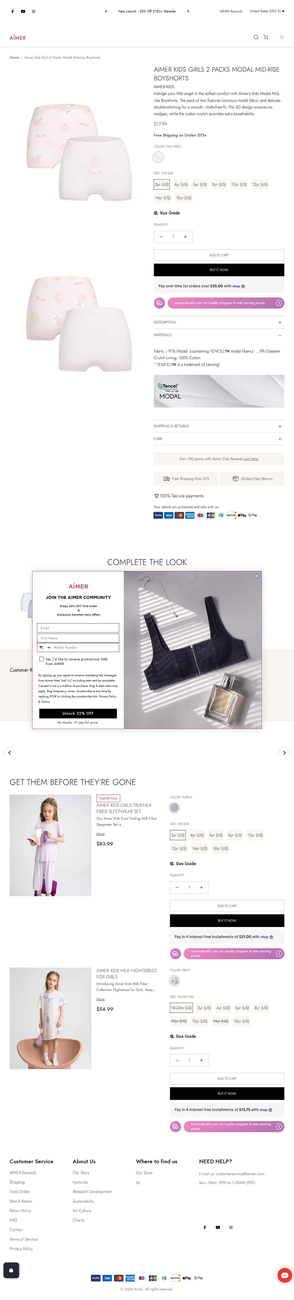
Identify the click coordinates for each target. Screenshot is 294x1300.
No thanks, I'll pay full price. (78, 722)
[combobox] (44, 647)
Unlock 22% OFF (78, 713)
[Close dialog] (257, 576)
